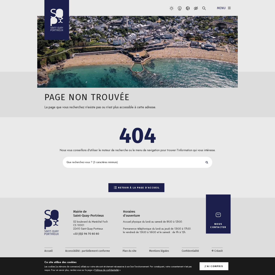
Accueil (48, 250)
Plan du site (129, 250)
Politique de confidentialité (106, 270)
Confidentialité (190, 250)
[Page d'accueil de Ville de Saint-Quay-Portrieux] (56, 20)
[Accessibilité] (195, 8)
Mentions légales (159, 250)
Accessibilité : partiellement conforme (87, 250)
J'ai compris (214, 266)
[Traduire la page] (187, 8)
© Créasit (217, 250)
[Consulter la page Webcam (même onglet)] (179, 8)
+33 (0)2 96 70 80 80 (86, 234)
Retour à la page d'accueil (139, 187)
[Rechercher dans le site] (204, 8)
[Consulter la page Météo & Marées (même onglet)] (171, 8)
